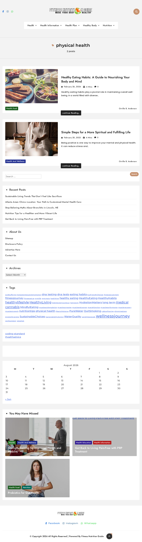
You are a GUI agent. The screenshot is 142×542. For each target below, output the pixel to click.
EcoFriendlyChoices (95, 295)
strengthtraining (12, 317)
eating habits (78, 294)
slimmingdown (120, 311)
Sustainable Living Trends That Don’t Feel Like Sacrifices (33, 196)
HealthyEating (88, 298)
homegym (74, 303)
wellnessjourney (113, 316)
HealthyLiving (40, 302)
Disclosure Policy (13, 244)
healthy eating (69, 298)
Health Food (11, 108)
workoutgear (10, 321)
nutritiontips (27, 311)
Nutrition (107, 25)
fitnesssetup (29, 298)
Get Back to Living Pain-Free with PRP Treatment (29, 219)
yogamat (20, 321)
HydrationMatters (90, 302)
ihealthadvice (13, 337)
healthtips (54, 298)
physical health (45, 311)
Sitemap (9, 238)
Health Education (83, 442)
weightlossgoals (88, 317)
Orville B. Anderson (128, 108)
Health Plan (71, 25)
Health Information (49, 25)
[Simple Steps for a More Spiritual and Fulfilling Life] (31, 139)
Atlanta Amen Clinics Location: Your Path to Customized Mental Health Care (43, 202)
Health (30, 25)
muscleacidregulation (48, 307)
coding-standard (15, 333)
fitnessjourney (14, 298)
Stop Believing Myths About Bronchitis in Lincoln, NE (31, 207)
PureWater (76, 311)
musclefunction (94, 307)
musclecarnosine (65, 307)
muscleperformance (109, 307)
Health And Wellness (15, 161)
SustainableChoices (32, 316)
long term (108, 302)
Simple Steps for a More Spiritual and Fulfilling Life (95, 132)
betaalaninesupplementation (29, 295)
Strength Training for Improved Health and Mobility (34, 450)
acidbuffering (11, 295)
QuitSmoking (92, 311)
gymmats (46, 298)
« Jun (8, 399)
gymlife (38, 298)
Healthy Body (90, 25)
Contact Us (10, 255)
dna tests (63, 294)
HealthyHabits (107, 298)
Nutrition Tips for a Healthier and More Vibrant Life (31, 213)
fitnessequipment (111, 295)
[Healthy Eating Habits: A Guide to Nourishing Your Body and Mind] (31, 86)
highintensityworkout (61, 303)
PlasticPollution (62, 311)
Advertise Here (12, 249)
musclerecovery (124, 307)
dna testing (49, 294)
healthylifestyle (17, 302)
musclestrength (11, 311)
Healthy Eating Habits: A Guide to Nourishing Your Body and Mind (95, 79)
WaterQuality (72, 316)
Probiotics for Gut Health (23, 493)
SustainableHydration (55, 317)
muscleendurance (79, 307)
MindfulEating (29, 307)
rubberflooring (108, 311)
